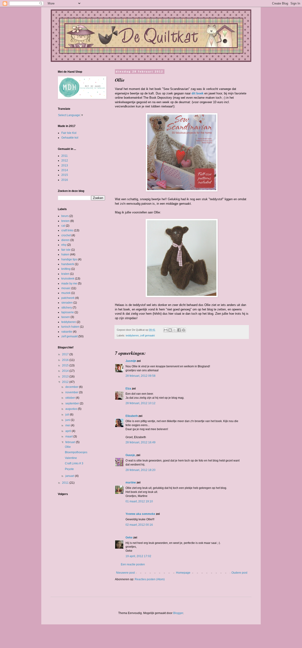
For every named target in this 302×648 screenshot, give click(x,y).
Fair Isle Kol (68, 133)
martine (131, 482)
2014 (64, 170)
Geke (129, 537)
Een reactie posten (133, 564)
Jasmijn (131, 361)
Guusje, (131, 455)
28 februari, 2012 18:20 (140, 470)
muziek (66, 293)
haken (65, 254)
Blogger (178, 613)
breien (65, 221)
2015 (64, 175)
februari (70, 442)
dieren (65, 240)
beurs (65, 216)
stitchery (66, 307)
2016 (64, 180)
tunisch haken (70, 326)
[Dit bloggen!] (170, 330)
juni (68, 420)
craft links (67, 230)
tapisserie (67, 312)
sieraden (67, 302)
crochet (66, 235)
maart (69, 436)
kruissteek (67, 278)
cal (63, 225)
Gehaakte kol (69, 137)
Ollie (68, 447)
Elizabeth (132, 416)
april (68, 431)
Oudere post (239, 572)
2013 (64, 165)
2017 (65, 354)
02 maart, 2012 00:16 (139, 524)
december (72, 387)
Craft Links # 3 (74, 463)
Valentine (71, 458)
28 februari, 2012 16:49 (140, 442)
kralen (65, 273)
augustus (71, 409)
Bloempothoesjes (76, 452)
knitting (66, 269)
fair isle (66, 249)
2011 (64, 155)
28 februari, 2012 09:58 (140, 375)
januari (70, 476)
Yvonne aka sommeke (140, 514)
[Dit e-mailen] (165, 330)
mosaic (66, 288)
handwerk (67, 264)
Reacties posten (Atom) (150, 579)
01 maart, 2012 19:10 (139, 501)
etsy (64, 244)
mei (68, 425)
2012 (64, 160)
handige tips (69, 259)
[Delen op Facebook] (179, 330)
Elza (128, 388)
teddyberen (132, 335)
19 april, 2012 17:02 (138, 556)
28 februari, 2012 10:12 (140, 403)
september (72, 403)
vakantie (66, 331)
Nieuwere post (125, 572)
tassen (65, 317)
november (72, 392)
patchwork (68, 298)
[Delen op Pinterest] (183, 330)
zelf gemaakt (147, 335)
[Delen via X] (174, 330)
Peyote (69, 469)
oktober (70, 397)
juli (67, 414)
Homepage (183, 572)
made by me (69, 283)
